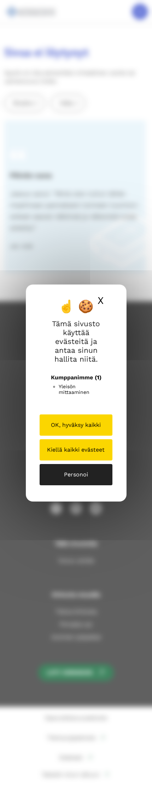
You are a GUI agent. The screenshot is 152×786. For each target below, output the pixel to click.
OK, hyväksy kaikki (76, 425)
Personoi (76, 474)
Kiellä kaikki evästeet (76, 449)
